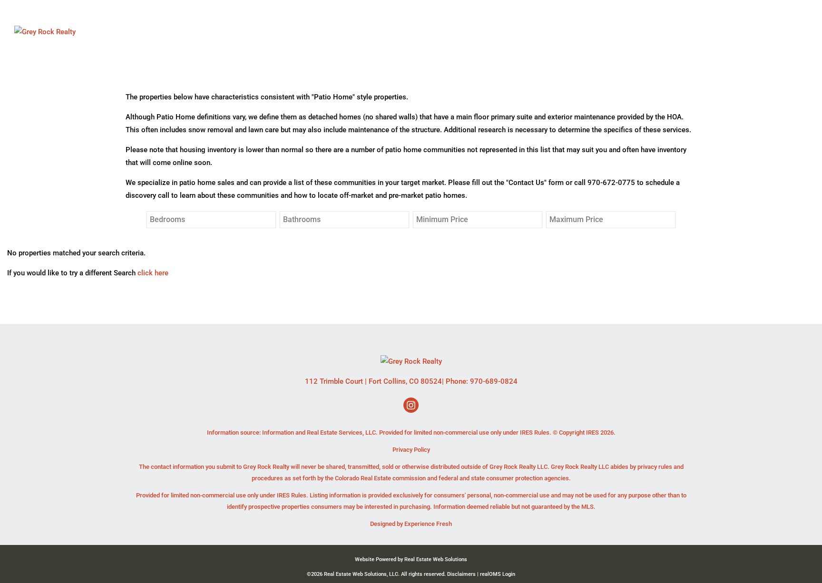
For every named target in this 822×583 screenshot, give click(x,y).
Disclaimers (461, 574)
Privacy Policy (411, 449)
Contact (710, 32)
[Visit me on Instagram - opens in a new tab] (411, 406)
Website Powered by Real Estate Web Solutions (411, 559)
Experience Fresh (428, 523)
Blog (755, 32)
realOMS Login (497, 574)
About (550, 32)
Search (505, 32)
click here (152, 273)
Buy (585, 32)
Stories (657, 32)
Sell (616, 32)
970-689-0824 (494, 381)
